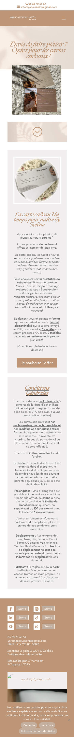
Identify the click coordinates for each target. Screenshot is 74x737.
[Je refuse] (69, 720)
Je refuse (47, 725)
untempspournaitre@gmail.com (26, 640)
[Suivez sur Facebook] (10, 609)
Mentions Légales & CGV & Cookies (30, 650)
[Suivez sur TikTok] (37, 618)
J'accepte (29, 725)
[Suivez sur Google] (10, 626)
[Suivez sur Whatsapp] (37, 626)
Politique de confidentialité (38, 731)
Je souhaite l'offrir (37, 362)
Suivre (22, 608)
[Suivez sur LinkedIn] (10, 618)
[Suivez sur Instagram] (37, 609)
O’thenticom (35, 661)
